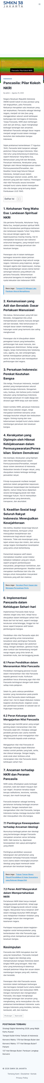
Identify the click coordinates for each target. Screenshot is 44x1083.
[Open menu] (39, 4)
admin (8, 93)
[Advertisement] (22, 31)
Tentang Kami (13, 1074)
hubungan (8, 1016)
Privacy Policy (22, 1078)
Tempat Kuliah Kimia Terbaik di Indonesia (20, 1036)
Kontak (33, 1074)
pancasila (18, 1016)
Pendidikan (7, 79)
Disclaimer (25, 1074)
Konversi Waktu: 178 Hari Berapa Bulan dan (21, 1040)
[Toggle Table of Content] (17, 199)
